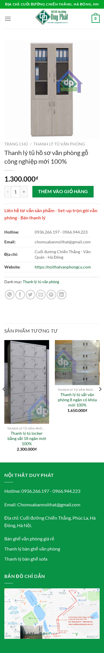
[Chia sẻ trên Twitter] (30, 294)
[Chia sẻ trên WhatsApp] (9, 294)
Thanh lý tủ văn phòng (59, 144)
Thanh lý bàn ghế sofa (25, 558)
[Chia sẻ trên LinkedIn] (61, 294)
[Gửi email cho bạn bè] (41, 294)
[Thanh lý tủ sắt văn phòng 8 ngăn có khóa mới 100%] (77, 362)
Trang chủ (16, 144)
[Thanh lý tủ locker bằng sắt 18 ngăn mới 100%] (26, 382)
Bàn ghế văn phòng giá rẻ (29, 538)
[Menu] (7, 19)
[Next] (100, 400)
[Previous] (4, 400)
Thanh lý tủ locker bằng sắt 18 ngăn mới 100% (27, 438)
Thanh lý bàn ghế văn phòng (32, 548)
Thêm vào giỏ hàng (63, 191)
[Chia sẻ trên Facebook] (20, 294)
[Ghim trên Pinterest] (51, 294)
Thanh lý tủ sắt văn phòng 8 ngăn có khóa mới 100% (77, 399)
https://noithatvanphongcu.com (63, 266)
